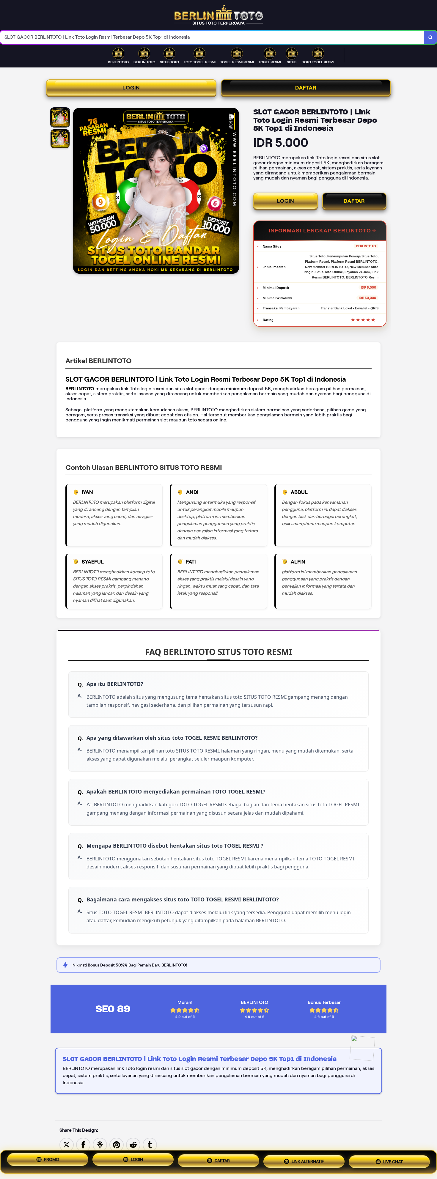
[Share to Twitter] (66, 1144)
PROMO (51, 1161)
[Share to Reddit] (133, 1144)
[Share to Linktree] (100, 1144)
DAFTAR (306, 88)
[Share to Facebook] (83, 1144)
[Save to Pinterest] (116, 1144)
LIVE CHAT (393, 1160)
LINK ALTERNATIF (308, 1160)
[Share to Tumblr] (150, 1144)
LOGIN (131, 88)
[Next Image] (234, 191)
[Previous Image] (78, 191)
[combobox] (212, 37)
